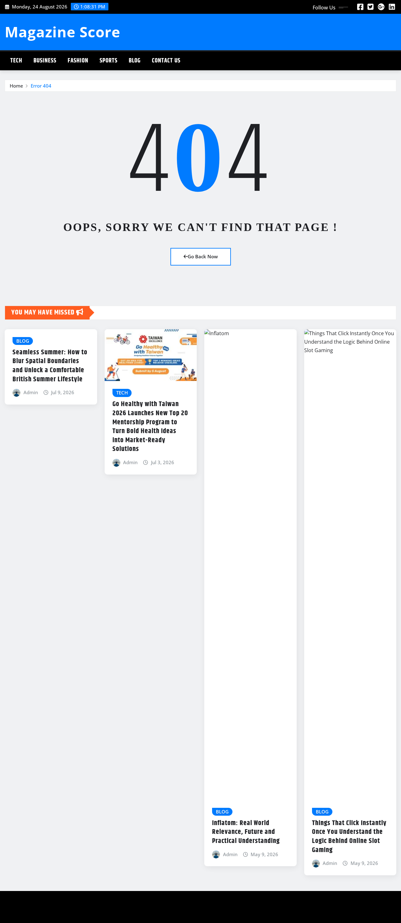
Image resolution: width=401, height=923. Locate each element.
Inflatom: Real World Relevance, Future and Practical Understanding (246, 832)
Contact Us (166, 60)
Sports (108, 60)
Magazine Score (62, 31)
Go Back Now (203, 256)
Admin (30, 392)
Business (45, 60)
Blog (135, 60)
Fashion (78, 60)
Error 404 (41, 86)
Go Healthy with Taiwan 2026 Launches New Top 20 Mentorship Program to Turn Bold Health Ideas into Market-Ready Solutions (150, 426)
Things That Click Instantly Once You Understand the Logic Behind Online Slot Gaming (349, 837)
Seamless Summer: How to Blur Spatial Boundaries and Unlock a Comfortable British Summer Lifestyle (50, 366)
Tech (16, 60)
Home (16, 86)
